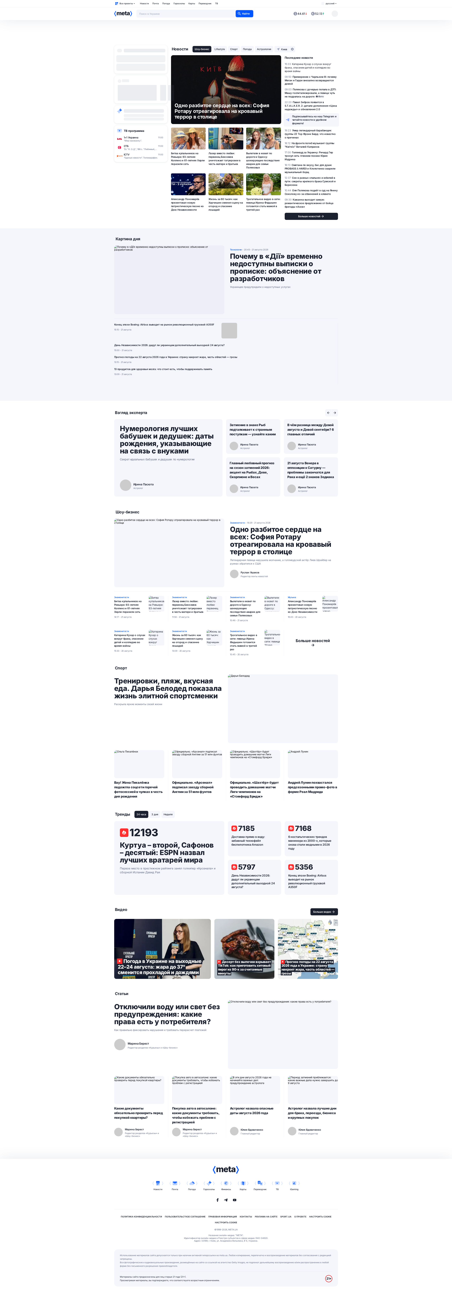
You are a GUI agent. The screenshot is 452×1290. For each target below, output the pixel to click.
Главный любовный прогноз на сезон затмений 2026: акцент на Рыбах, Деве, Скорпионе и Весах (252, 470)
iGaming (294, 1189)
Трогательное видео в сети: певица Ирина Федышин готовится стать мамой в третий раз (263, 204)
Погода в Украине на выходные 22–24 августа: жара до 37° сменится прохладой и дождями (162, 949)
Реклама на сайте (266, 1216)
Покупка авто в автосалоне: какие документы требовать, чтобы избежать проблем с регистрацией (195, 1115)
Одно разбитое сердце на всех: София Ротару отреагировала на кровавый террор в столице (280, 540)
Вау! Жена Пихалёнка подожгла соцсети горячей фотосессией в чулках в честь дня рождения (138, 789)
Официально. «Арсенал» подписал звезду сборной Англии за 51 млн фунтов (192, 787)
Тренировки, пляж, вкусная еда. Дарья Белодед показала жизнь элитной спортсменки (168, 688)
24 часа (141, 814)
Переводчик (205, 3)
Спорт (234, 49)
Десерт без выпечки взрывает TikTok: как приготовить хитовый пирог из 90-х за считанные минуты (244, 949)
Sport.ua (285, 1216)
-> (313, 642)
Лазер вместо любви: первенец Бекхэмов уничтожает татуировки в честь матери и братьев (224, 158)
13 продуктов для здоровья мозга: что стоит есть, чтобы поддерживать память (163, 369)
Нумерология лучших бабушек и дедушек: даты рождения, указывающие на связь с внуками (167, 439)
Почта (155, 3)
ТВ (216, 3)
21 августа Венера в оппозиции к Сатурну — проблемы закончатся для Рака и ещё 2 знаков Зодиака (310, 470)
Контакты (246, 1216)
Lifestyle (220, 49)
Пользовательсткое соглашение (185, 1216)
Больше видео (322, 911)
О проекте (300, 1216)
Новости (144, 3)
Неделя (168, 814)
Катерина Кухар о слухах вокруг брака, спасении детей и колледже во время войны (129, 640)
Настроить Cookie (320, 1216)
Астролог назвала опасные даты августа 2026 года (252, 1111)
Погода (166, 3)
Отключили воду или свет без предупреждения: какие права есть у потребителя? (167, 1014)
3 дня (154, 814)
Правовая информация (222, 1216)
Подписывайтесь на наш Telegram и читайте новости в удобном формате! (314, 120)
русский (330, 3)
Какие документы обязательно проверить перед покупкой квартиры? (138, 1113)
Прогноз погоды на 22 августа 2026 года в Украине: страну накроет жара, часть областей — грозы (175, 356)
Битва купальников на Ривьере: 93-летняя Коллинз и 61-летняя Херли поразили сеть (188, 158)
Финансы (226, 1189)
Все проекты (126, 3)
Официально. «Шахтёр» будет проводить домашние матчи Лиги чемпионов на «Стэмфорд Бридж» (254, 789)
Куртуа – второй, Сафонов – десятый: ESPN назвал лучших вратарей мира (167, 852)
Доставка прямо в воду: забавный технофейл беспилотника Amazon (248, 840)
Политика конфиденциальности (141, 1216)
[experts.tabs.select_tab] (328, 412)
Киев (284, 49)
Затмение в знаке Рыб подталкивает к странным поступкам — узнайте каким (253, 429)
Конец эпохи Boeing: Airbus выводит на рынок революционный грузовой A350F (164, 324)
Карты (191, 3)
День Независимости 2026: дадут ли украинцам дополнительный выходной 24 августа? (169, 345)
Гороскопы (179, 3)
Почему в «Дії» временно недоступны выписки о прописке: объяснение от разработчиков (276, 267)
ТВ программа (134, 131)
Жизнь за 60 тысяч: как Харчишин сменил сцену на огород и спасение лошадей (226, 204)
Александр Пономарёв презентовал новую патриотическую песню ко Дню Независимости (187, 204)
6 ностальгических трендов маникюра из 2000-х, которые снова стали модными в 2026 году (309, 842)
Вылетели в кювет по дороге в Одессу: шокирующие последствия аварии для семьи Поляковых (262, 160)
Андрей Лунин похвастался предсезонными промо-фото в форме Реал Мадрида (312, 787)
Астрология (264, 49)
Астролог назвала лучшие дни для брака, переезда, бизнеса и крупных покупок (312, 1113)
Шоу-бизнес (202, 49)
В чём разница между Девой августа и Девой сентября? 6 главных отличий (310, 429)
